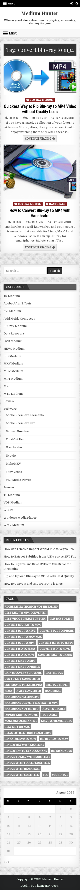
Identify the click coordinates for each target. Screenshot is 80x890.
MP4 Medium (13, 378)
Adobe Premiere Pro (21, 423)
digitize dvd (54, 673)
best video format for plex (25, 618)
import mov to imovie (21, 715)
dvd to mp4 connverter (22, 679)
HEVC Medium (14, 348)
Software (10, 408)
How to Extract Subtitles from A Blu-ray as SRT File (40, 556)
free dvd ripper (57, 685)
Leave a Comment (64, 118)
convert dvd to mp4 (20, 642)
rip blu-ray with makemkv (24, 745)
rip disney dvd (61, 751)
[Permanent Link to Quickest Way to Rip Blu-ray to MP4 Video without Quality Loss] (40, 76)
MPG (7, 386)
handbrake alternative (22, 697)
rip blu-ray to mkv (54, 739)
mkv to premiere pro (56, 721)
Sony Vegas (14, 471)
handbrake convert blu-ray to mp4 (31, 703)
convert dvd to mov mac (23, 636)
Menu (11, 3)
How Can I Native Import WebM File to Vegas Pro (39, 549)
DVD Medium (13, 341)
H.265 (8, 691)
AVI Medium (12, 311)
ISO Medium (12, 356)
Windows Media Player (20, 517)
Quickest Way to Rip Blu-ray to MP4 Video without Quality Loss (40, 109)
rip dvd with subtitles (22, 775)
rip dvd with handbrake (22, 769)
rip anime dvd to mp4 (20, 739)
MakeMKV (13, 463)
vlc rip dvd (60, 775)
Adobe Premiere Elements (25, 415)
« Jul (7, 862)
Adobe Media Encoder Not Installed (31, 606)
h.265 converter (28, 691)
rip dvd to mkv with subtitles (27, 757)
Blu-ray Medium (42, 99)
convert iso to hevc (55, 648)
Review (9, 401)
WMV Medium (14, 525)
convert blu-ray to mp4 (23, 624)
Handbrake (57, 203)
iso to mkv (50, 715)
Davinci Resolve (17, 431)
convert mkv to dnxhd (55, 654)
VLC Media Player (18, 479)
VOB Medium (13, 502)
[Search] (77, 3)
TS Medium (12, 495)
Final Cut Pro (15, 439)
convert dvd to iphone (57, 630)
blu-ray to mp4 (61, 618)
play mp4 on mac (17, 727)
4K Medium (12, 296)
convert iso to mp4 (19, 654)
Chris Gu (14, 118)
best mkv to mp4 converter (25, 612)
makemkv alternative (21, 721)
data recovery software (23, 673)
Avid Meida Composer (19, 318)
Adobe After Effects (18, 303)
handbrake (53, 691)
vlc (45, 775)
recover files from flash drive (28, 733)
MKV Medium (13, 363)
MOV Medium (13, 371)
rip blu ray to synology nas (26, 751)
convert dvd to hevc (20, 630)
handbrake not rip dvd (21, 709)
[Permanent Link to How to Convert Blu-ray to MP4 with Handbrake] (40, 172)
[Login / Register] (72, 3)
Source (9, 487)
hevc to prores (53, 709)
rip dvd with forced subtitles (27, 763)
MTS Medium (13, 393)
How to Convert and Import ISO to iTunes (33, 583)
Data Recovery (14, 333)
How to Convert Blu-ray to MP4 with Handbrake (40, 213)
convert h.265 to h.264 (56, 642)
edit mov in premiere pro (23, 685)
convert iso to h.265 (20, 648)
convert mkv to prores (22, 667)
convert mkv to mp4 (20, 660)
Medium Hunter (39, 13)
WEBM (9, 510)
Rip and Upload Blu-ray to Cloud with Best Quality (39, 576)
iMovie (11, 455)
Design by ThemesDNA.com (39, 885)
